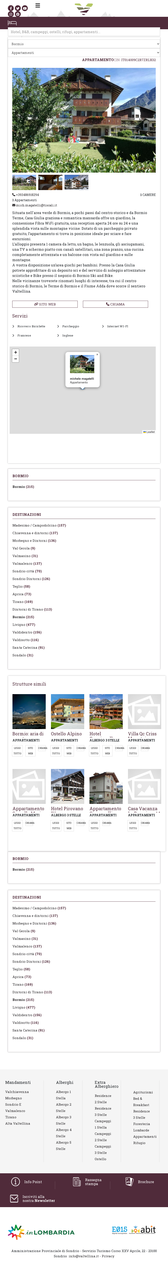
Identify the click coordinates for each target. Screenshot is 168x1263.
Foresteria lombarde (141, 1127)
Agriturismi (143, 1092)
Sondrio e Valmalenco (15, 1107)
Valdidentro (27, 632)
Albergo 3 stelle (63, 1120)
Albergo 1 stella (63, 1095)
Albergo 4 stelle (64, 1132)
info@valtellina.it (84, 1256)
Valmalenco (27, 563)
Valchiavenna (17, 1092)
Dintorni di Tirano (32, 609)
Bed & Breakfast (141, 1101)
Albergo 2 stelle (63, 1107)
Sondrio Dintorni (31, 579)
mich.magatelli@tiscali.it (36, 205)
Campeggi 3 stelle (103, 1149)
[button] (97, 354)
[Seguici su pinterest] (18, 14)
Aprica (21, 594)
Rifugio (139, 1143)
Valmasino (25, 556)
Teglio (21, 586)
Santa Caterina (28, 647)
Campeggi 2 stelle (103, 1136)
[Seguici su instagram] (11, 14)
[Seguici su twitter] (18, 8)
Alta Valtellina (17, 1123)
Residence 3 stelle (103, 1111)
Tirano (22, 601)
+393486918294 (27, 195)
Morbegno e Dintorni (34, 540)
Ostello (100, 1159)
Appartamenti (143, 1136)
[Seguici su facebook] (11, 8)
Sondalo (22, 655)
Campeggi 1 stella (103, 1124)
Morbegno (13, 1098)
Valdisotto (25, 640)
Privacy (108, 1256)
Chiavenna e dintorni (35, 533)
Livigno (23, 624)
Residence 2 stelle (103, 1098)
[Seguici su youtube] (25, 8)
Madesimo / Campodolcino (39, 525)
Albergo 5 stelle (63, 1145)
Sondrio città (27, 571)
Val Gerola (23, 548)
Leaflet (150, 432)
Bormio (23, 486)
